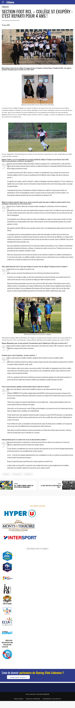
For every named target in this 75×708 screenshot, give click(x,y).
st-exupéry (28, 474)
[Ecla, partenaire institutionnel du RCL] (7, 621)
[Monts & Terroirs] (18, 525)
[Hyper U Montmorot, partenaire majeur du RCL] (20, 513)
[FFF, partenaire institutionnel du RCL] (7, 567)
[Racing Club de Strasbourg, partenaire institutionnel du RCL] (7, 654)
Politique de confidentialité (33, 698)
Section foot (17, 474)
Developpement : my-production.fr (52, 698)
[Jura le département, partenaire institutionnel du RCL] (7, 588)
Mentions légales (18, 698)
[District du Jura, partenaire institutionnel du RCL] (7, 556)
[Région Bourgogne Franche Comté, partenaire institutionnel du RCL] (7, 643)
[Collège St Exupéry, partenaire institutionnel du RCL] (7, 632)
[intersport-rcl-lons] (20, 537)
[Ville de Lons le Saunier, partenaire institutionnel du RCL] (7, 599)
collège (6, 474)
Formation (5, 7)
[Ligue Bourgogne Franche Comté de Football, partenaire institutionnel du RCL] (7, 577)
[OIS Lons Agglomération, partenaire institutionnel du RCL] (7, 610)
